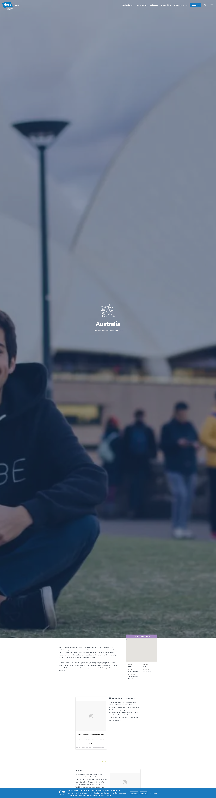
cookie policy (92, 793)
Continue (134, 793)
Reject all (143, 793)
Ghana (7, 6)
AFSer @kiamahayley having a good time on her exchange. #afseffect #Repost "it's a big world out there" (91, 739)
